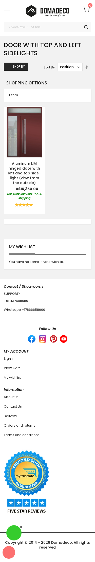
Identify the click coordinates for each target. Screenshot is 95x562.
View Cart (12, 368)
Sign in (9, 358)
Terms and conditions (22, 434)
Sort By (49, 67)
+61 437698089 (16, 300)
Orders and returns (19, 425)
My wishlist (12, 377)
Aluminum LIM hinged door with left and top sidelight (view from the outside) (24, 173)
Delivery (10, 415)
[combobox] (47, 27)
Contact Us (13, 406)
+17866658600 (33, 309)
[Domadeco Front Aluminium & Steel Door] (47, 11)
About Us (11, 396)
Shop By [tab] (18, 66)
